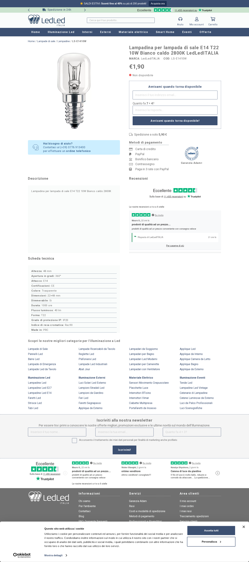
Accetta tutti (211, 530)
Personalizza (209, 541)
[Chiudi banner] (244, 527)
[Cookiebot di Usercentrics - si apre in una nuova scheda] (22, 555)
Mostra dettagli (53, 555)
